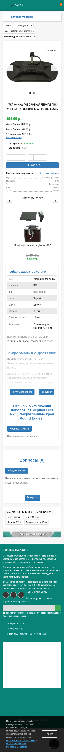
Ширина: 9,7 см (14, 522)
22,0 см (37, 304)
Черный (37, 298)
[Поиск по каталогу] (54, 5)
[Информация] (5, 5)
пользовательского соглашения (20, 740)
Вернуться (46, 391)
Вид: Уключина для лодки (19, 511)
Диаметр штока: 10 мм (36, 522)
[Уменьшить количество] (9, 157)
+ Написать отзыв (19, 428)
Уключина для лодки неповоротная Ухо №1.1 (31, 341)
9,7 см (36, 311)
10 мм (36, 317)
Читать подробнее (22, 391)
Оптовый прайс (14, 137)
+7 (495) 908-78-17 (15, 628)
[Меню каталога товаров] (5, 17)
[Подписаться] (58, 608)
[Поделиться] (43, 157)
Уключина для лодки (44, 279)
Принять (50, 734)
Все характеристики (49, 173)
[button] (30, 93)
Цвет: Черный (13, 517)
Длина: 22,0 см (32, 517)
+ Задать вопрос (16, 470)
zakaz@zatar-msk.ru (16, 623)
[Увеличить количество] (23, 157)
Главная (7, 25)
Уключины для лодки (32, 534)
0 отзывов (51, 50)
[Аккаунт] (47, 5)
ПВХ (35, 285)
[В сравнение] (36, 157)
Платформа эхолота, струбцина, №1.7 (32, 245)
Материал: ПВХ (44, 511)
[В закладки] (31, 157)
